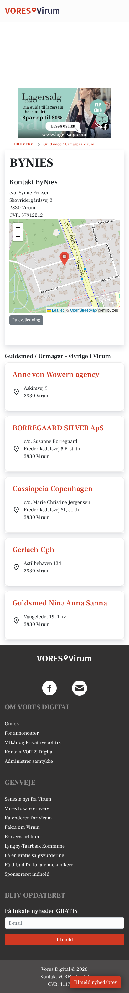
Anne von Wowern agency (56, 374)
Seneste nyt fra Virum (28, 799)
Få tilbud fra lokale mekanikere (39, 865)
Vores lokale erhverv (27, 808)
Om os (12, 724)
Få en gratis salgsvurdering (34, 855)
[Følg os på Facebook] (49, 688)
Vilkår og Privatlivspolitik (33, 742)
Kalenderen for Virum (28, 818)
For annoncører (22, 733)
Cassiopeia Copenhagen (53, 489)
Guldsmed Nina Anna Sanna (60, 603)
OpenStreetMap (83, 309)
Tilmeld (64, 939)
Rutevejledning (26, 320)
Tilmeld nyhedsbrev (95, 982)
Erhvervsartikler (22, 836)
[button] (64, 259)
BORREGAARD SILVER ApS (58, 428)
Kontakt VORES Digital (29, 752)
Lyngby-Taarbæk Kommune (35, 846)
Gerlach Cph (33, 550)
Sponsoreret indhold (27, 874)
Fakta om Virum (22, 827)
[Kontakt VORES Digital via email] (79, 688)
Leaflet (57, 309)
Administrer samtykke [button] (29, 761)
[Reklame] (64, 113)
